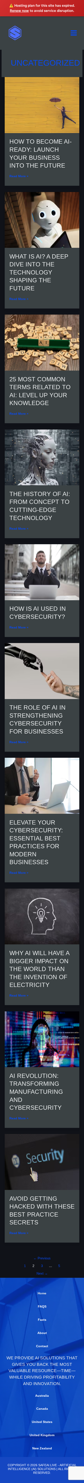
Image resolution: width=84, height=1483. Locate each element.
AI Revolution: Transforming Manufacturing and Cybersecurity (36, 1091)
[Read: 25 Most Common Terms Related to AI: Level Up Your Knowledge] (42, 342)
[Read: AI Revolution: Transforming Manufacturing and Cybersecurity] (42, 1039)
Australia (42, 1395)
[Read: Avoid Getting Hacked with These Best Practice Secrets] (42, 1162)
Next (42, 1273)
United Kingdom (42, 1435)
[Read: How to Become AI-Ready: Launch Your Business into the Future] (42, 105)
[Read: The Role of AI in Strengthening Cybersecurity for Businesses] (42, 671)
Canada (42, 1408)
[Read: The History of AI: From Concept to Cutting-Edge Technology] (42, 457)
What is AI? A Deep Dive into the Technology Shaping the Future (38, 272)
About (42, 1333)
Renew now (19, 11)
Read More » (18, 176)
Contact (42, 1346)
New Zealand (42, 1448)
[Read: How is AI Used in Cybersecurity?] (42, 572)
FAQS (42, 1306)
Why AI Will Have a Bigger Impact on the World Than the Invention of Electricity (39, 969)
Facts (42, 1319)
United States (42, 1422)
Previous (42, 1258)
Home (42, 1293)
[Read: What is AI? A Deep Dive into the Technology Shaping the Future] (42, 219)
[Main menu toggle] (74, 33)
